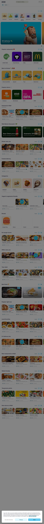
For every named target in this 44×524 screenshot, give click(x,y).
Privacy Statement (32, 516)
